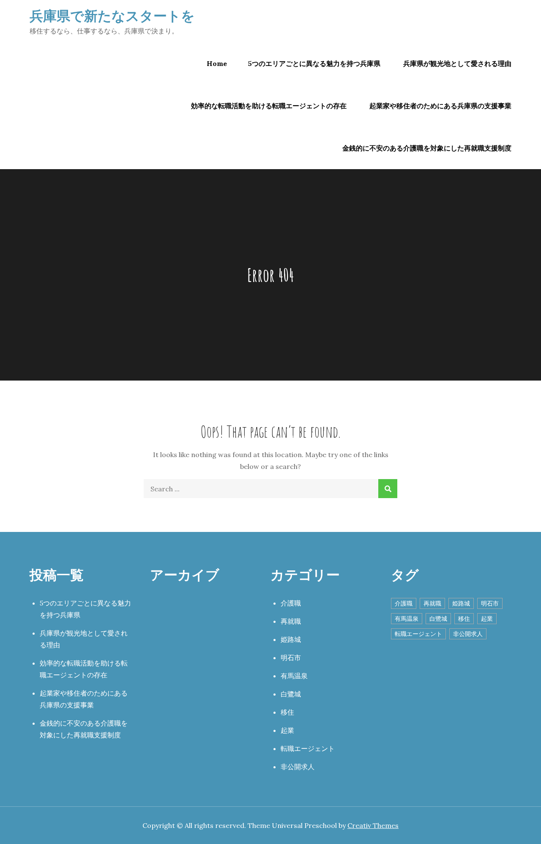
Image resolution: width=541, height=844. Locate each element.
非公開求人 (297, 766)
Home (217, 63)
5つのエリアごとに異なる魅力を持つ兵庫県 (314, 63)
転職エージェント (308, 748)
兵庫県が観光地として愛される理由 (457, 63)
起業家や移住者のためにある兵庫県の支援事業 (440, 105)
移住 (287, 712)
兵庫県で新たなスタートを (112, 15)
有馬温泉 (294, 675)
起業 (287, 730)
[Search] (387, 488)
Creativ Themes (373, 825)
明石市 (291, 657)
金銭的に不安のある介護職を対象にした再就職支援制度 (426, 148)
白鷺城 (291, 694)
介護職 (291, 603)
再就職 (291, 621)
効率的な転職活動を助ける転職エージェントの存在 (269, 105)
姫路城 (291, 639)
